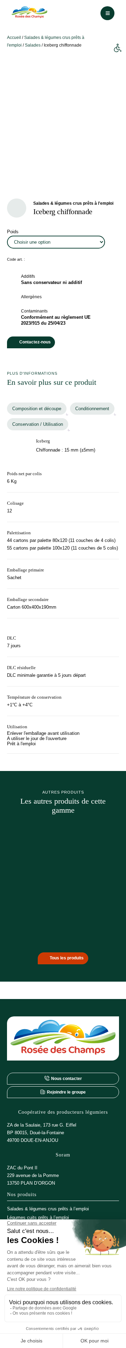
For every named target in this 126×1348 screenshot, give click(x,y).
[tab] (36, 409)
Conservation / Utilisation (37, 424)
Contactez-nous (35, 342)
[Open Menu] (107, 13)
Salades (33, 45)
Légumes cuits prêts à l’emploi (38, 1217)
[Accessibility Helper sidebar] (117, 48)
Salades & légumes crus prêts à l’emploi (48, 1208)
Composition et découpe (36, 408)
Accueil (14, 37)
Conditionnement (92, 408)
